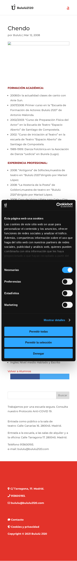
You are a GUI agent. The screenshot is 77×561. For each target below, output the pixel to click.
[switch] (67, 281)
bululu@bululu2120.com (33, 449)
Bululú (17, 35)
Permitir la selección (38, 342)
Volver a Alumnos (19, 371)
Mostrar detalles (54, 320)
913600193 (26, 444)
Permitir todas (38, 331)
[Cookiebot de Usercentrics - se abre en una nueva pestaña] (56, 205)
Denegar (38, 353)
